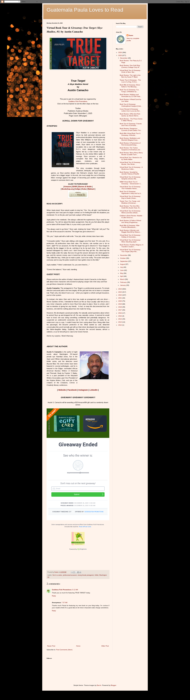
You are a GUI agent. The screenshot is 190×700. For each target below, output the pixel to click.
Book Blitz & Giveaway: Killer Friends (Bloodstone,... (130, 226)
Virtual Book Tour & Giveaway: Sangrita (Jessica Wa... (130, 178)
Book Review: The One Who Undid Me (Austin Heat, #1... (130, 207)
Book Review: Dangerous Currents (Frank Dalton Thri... (131, 129)
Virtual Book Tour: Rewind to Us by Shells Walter (131, 158)
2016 (120, 313)
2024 (120, 289)
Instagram (83, 390)
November (124, 255)
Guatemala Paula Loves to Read (85, 10)
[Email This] (72, 572)
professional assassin (70, 575)
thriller (96, 575)
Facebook (72, 390)
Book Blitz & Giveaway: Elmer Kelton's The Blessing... (130, 86)
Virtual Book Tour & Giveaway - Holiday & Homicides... (130, 236)
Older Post (105, 646)
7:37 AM (64, 602)
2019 (120, 304)
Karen (131, 35)
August (122, 264)
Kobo (84, 189)
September (124, 261)
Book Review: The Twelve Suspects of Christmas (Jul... (130, 149)
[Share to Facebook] (78, 572)
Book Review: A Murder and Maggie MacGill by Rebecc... (130, 231)
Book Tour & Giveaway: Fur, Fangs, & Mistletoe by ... (129, 90)
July (121, 267)
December (124, 58)
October (123, 258)
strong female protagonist (86, 575)
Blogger (113, 685)
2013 (120, 322)
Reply (54, 596)
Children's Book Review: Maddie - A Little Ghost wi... (131, 216)
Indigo (77, 189)
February (123, 282)
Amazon (67, 187)
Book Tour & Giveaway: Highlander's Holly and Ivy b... (131, 192)
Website (62, 390)
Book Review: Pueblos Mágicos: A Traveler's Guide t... (131, 246)
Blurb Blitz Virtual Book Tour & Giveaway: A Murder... (130, 134)
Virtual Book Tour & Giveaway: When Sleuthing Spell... (130, 241)
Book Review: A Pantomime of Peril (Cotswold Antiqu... (130, 144)
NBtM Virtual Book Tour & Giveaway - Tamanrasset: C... (131, 183)
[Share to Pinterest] (80, 572)
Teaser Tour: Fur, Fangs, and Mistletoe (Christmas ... (130, 202)
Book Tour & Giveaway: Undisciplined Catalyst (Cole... (131, 105)
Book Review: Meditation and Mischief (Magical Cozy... (130, 139)
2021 (120, 298)
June (122, 270)
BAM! (74, 187)
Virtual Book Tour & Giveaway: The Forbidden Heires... (130, 187)
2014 (120, 319)
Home (78, 646)
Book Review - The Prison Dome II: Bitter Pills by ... (131, 120)
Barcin (99, 685)
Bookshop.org (68, 189)
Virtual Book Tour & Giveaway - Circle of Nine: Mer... (130, 71)
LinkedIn (94, 390)
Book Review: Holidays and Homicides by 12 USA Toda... (131, 95)
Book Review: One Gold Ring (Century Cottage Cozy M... (130, 66)
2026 (120, 52)
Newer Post (51, 646)
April (122, 276)
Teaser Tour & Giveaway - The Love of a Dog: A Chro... (130, 81)
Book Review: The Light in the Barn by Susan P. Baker (130, 76)
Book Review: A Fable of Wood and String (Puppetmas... (130, 221)
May (122, 273)
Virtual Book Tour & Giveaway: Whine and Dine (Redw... (130, 212)
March (122, 279)
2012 (120, 325)
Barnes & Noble (85, 187)
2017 (120, 310)
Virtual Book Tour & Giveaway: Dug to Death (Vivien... (130, 197)
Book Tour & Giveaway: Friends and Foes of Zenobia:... (131, 124)
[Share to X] (76, 572)
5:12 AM (75, 590)
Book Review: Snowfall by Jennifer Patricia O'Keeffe (129, 173)
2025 (120, 55)
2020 (120, 301)
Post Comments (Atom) (64, 650)
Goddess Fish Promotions (77, 101)
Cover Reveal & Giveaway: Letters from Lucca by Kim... (130, 110)
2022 (120, 295)
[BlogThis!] (74, 572)
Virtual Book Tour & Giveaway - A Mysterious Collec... (131, 168)
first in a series (57, 575)
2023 (120, 292)
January (123, 285)
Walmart (91, 189)
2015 (120, 316)
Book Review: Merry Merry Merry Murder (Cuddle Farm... (131, 153)
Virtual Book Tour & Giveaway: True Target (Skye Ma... (130, 250)
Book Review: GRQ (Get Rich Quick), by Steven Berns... (130, 115)
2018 (120, 307)
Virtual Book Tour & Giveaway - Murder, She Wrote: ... (130, 163)
